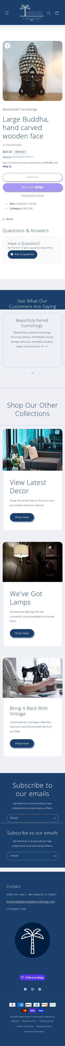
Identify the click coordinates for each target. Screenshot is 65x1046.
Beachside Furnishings (30, 1017)
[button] (7, 13)
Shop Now (22, 517)
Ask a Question (24, 254)
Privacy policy (47, 1021)
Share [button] (9, 219)
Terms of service (24, 1026)
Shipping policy (44, 1026)
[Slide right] (40, 373)
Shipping (7, 157)
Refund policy (29, 1021)
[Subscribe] (54, 818)
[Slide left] (25, 373)
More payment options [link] (32, 195)
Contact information (34, 1032)
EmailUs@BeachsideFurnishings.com (31, 901)
